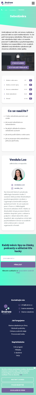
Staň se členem (18, 63)
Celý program (18, 347)
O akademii (18, 353)
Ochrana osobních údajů (18, 331)
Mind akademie (13, 9)
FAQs (18, 355)
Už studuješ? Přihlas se (18, 67)
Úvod (6, 9)
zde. (21, 375)
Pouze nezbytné (17, 385)
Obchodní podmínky (18, 328)
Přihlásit (18, 265)
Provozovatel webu (18, 334)
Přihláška (18, 350)
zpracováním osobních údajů (25, 272)
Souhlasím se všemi (17, 390)
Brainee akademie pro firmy (18, 325)
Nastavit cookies (17, 379)
